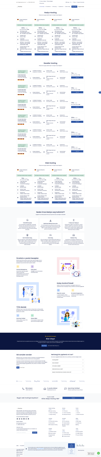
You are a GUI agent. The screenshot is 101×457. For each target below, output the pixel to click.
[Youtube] (28, 419)
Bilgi (18, 367)
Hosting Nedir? (55, 359)
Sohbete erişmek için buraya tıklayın (75, 389)
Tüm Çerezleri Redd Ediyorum (71, 451)
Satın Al (24, 54)
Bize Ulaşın (44, 345)
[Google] (21, 419)
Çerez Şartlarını (40, 448)
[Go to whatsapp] (98, 453)
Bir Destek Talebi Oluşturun (53, 345)
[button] (69, 2)
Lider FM (18, 455)
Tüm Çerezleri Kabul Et (71, 445)
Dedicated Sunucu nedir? (57, 369)
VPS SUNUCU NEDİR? (56, 366)
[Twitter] (19, 419)
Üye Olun (35, 432)
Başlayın (73, 397)
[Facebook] (17, 419)
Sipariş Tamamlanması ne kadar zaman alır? (61, 372)
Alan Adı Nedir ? (55, 363)
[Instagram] (26, 419)
